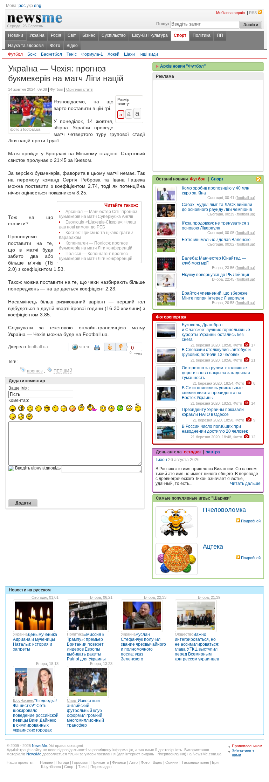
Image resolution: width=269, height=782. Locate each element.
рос (22, 5)
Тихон (161, 459)
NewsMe (39, 745)
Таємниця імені (195, 762)
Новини (15, 35)
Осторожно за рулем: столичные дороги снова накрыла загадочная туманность (216, 372)
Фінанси (119, 762)
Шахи (129, 54)
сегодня (192, 452)
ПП (220, 35)
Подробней (251, 521)
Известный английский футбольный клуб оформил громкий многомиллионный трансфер (85, 713)
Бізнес (88, 35)
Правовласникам (247, 746)
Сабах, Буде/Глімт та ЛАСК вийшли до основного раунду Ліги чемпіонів (217, 207)
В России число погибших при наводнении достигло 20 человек (215, 429)
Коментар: (18, 400)
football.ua (38, 346)
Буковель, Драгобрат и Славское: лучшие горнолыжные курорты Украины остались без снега (216, 332)
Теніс (72, 54)
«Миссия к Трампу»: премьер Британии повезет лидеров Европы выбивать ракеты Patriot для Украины (86, 646)
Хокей (113, 54)
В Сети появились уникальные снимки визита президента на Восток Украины (212, 392)
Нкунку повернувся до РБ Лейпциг (215, 274)
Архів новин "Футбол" (182, 66)
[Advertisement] (208, 108)
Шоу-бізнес (51, 766)
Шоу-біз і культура (150, 35)
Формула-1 (92, 54)
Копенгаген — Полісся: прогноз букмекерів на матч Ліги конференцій (95, 246)
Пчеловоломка (224, 509)
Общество (184, 634)
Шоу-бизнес (23, 700)
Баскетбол (51, 54)
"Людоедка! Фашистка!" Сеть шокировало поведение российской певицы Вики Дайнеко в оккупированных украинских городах (35, 715)
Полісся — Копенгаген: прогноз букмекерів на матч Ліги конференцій (95, 256)
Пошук (162, 23)
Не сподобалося (122, 347)
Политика (75, 634)
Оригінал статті (79, 89)
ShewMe (80, 347)
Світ (72, 35)
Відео (72, 45)
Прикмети (100, 762)
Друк (98, 350)
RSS (253, 13)
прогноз (35, 371)
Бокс (31, 54)
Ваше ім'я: (18, 388)
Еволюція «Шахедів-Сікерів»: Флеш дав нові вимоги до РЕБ (97, 224)
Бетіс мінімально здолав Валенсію (216, 239)
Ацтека (213, 546)
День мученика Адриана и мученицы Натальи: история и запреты (35, 642)
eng (37, 5)
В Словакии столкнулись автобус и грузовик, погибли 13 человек (216, 352)
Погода (62, 762)
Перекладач (101, 766)
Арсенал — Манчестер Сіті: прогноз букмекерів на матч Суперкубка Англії (98, 214)
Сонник (171, 762)
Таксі (82, 766)
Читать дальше (245, 483)
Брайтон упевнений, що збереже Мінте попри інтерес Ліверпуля (215, 296)
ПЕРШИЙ (63, 371)
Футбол (15, 54)
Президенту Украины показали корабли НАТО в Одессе (213, 412)
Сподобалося (110, 347)
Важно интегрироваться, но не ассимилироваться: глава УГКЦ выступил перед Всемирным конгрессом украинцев (197, 646)
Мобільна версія (230, 13)
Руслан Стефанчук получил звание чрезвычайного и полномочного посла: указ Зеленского (143, 646)
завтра (213, 452)
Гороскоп (80, 762)
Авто (133, 762)
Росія (56, 35)
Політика (202, 35)
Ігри (215, 762)
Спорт (180, 35)
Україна (36, 35)
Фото (55, 45)
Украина (20, 634)
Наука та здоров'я (26, 45)
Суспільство (114, 35)
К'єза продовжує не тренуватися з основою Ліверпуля (215, 226)
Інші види (148, 54)
